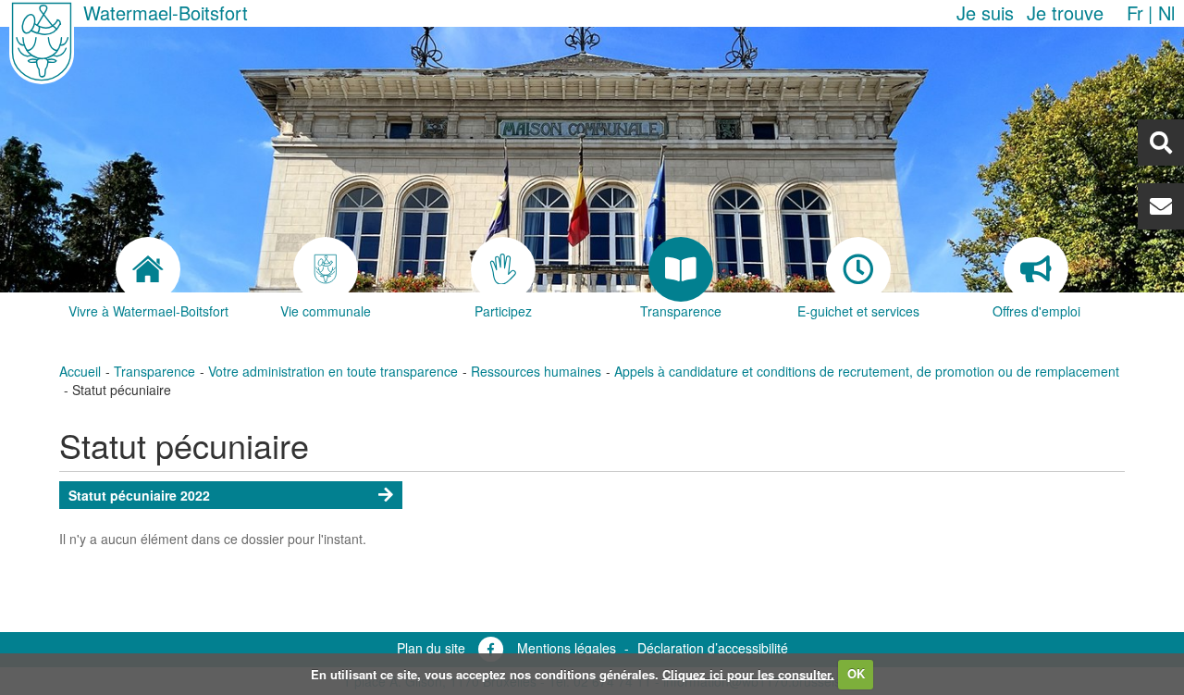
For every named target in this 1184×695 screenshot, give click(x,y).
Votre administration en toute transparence (333, 371)
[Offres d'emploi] (1036, 269)
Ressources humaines (536, 371)
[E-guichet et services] (858, 269)
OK (856, 673)
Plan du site (431, 648)
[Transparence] (681, 269)
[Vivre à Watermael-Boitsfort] (148, 269)
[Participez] (503, 269)
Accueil (80, 371)
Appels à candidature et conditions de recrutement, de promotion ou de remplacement (866, 371)
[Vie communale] (325, 269)
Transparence (154, 371)
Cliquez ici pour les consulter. (748, 673)
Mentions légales (566, 648)
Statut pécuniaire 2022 (139, 495)
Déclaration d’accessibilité (712, 648)
